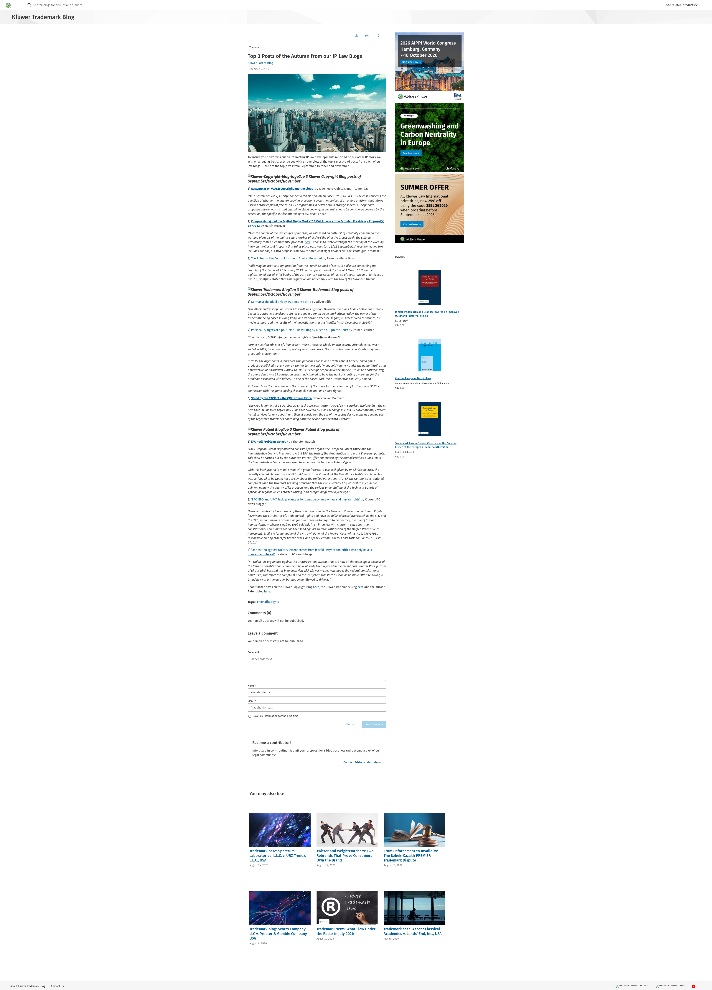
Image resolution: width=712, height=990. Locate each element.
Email (252, 701)
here (307, 242)
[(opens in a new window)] (314, 188)
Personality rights (267, 602)
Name (252, 685)
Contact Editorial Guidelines (362, 762)
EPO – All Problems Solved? (269, 441)
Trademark (255, 47)
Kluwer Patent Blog (260, 63)
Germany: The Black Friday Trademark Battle (281, 302)
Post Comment (374, 724)
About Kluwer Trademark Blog (27, 986)
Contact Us (57, 986)
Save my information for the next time (275, 716)
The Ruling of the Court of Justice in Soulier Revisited (286, 258)
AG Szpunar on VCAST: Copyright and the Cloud (282, 188)
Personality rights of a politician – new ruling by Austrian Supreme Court (300, 330)
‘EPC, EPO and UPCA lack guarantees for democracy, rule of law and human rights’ (305, 499)
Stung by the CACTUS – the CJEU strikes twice (281, 398)
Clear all (350, 724)
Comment (253, 652)
